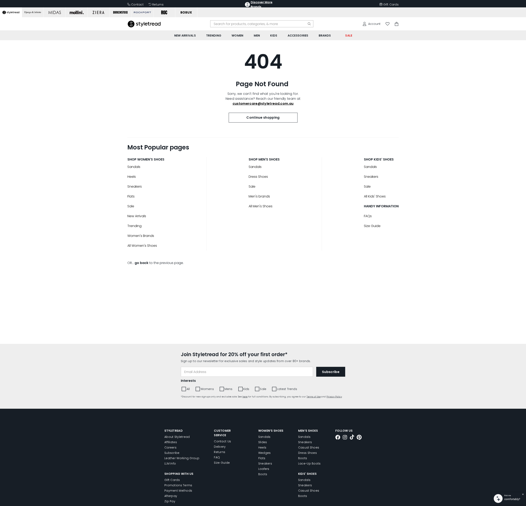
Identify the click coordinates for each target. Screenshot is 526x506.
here (245, 396)
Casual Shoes (308, 447)
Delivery (220, 447)
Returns (158, 4)
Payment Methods (178, 491)
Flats (131, 196)
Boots (262, 474)
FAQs (368, 216)
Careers (170, 447)
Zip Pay (169, 501)
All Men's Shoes (260, 206)
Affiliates (170, 442)
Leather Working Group (181, 458)
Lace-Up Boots (309, 463)
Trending (134, 226)
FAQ (217, 457)
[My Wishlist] (387, 24)
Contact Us (222, 441)
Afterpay (170, 496)
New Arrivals (136, 216)
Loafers (263, 469)
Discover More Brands (261, 4)
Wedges (264, 453)
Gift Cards (391, 4)
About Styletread (177, 437)
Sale (130, 206)
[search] (309, 24)
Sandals (133, 166)
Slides (262, 442)
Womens (207, 389)
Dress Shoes (258, 176)
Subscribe (172, 453)
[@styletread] (352, 438)
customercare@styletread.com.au (263, 103)
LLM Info (170, 463)
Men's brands (259, 196)
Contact (137, 4)
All (188, 389)
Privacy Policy (334, 396)
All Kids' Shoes (375, 196)
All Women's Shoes (142, 245)
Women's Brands (140, 235)
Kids (246, 389)
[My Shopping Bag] (396, 24)
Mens (229, 389)
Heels (131, 176)
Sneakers (134, 186)
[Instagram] (345, 438)
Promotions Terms (178, 485)
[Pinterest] (359, 438)
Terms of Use (314, 396)
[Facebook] (337, 438)
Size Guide (372, 226)
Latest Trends (287, 389)
